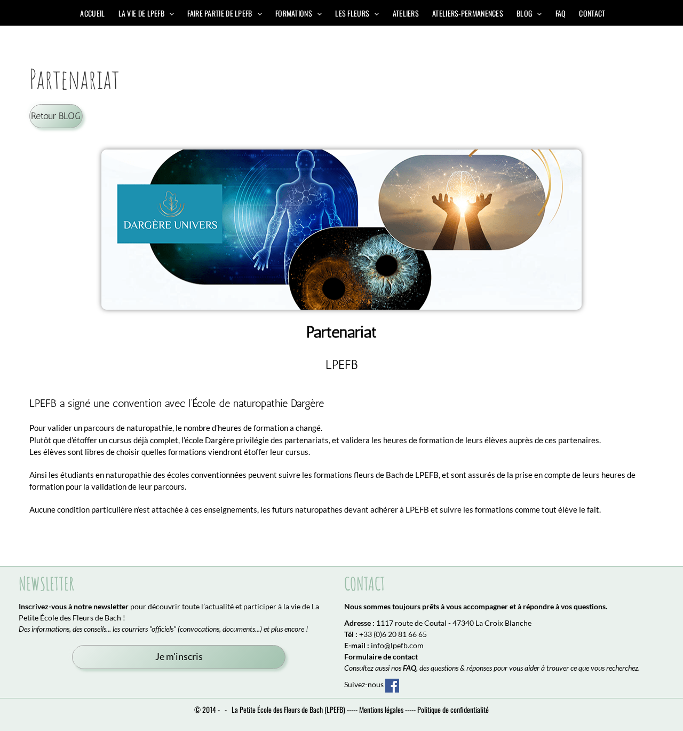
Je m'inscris (179, 656)
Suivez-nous (364, 684)
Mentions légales (381, 709)
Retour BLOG (56, 115)
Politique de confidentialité (453, 709)
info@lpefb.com (397, 645)
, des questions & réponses (447, 667)
